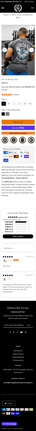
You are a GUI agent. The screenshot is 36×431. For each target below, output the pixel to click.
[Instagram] (25, 332)
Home (6, 15)
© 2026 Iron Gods (6, 428)
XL (19, 104)
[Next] (31, 50)
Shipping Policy (18, 357)
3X (30, 104)
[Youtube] (21, 332)
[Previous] (4, 50)
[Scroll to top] (32, 425)
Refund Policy (18, 354)
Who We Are (18, 351)
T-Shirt (13, 15)
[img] (8, 257)
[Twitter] (13, 332)
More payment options (18, 133)
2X (25, 104)
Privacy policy (18, 360)
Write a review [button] (18, 236)
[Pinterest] (17, 332)
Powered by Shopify (17, 428)
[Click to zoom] (31, 28)
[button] (7, 95)
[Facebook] (10, 332)
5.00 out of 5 (23, 217)
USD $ (10, 403)
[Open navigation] (6, 7)
